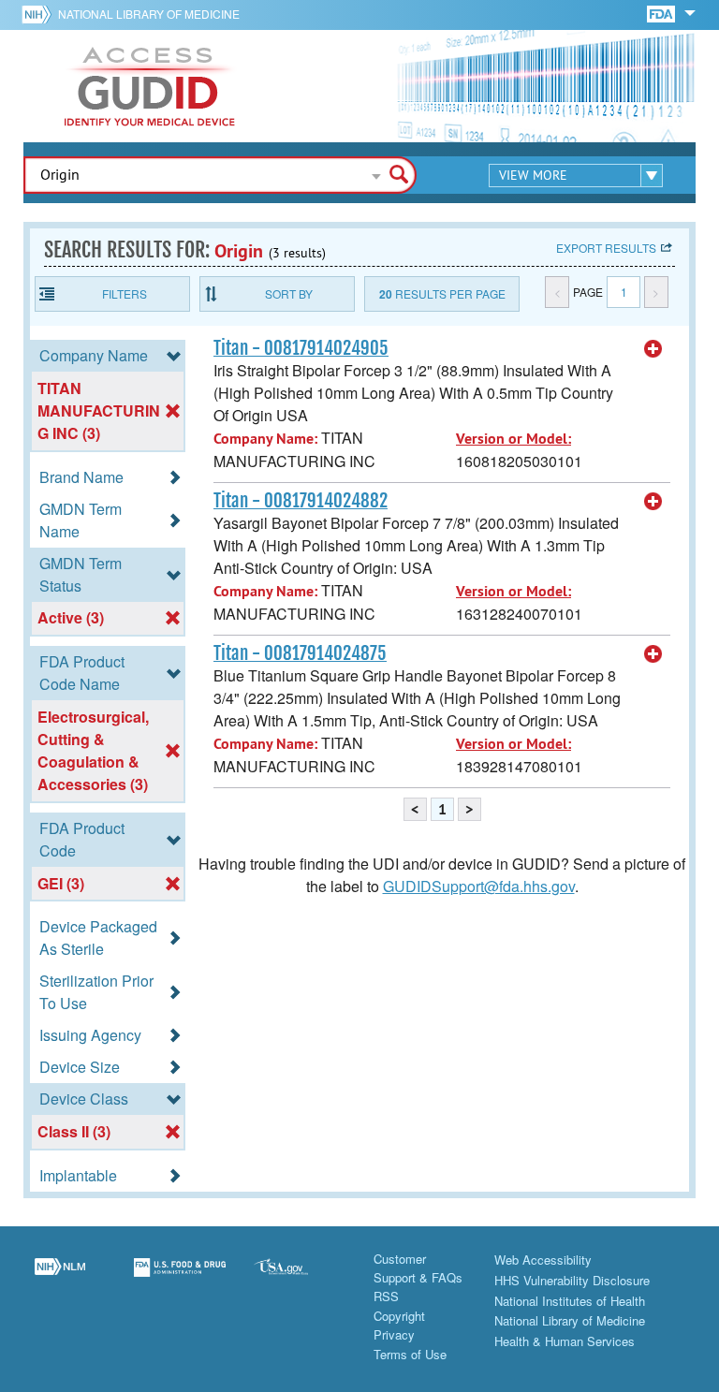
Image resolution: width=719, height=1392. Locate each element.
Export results (606, 248)
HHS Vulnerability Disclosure (572, 1280)
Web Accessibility (543, 1259)
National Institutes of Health (569, 1301)
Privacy (394, 1334)
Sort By (289, 293)
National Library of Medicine (149, 14)
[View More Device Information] (653, 349)
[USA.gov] (299, 1278)
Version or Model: (513, 438)
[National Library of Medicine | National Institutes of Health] (60, 1278)
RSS (386, 1296)
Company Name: (265, 438)
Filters (124, 293)
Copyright (399, 1316)
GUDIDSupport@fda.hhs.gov (479, 886)
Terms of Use (410, 1354)
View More (533, 175)
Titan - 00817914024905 (301, 348)
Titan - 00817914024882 (300, 501)
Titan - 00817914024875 (300, 653)
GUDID (149, 86)
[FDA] (662, 13)
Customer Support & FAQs (418, 1268)
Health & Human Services (564, 1341)
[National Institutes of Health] (40, 14)
